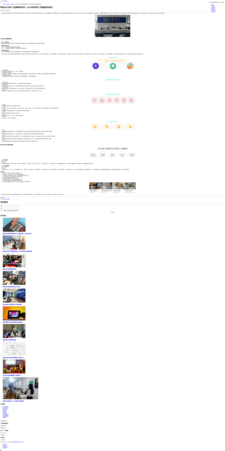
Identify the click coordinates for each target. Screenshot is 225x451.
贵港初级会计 (5, 416)
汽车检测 (5, 412)
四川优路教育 (5, 415)
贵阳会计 (5, 411)
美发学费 (5, 410)
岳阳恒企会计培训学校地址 (9, 339)
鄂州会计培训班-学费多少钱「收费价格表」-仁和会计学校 (17, 233)
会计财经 (7, 4)
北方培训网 (12, 441)
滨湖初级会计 (5, 413)
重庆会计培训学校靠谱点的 (9, 269)
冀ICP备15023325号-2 (19, 441)
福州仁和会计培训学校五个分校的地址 (12, 304)
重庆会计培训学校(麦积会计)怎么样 (11, 286)
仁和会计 (5, 445)
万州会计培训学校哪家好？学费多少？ (12, 375)
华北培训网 (5, 446)
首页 (212, 4)
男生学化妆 (5, 409)
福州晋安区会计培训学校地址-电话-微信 (12, 322)
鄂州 (8, 198)
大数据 (4, 417)
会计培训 (12, 4)
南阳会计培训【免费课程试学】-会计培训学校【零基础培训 (17, 251)
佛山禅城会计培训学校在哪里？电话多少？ (13, 357)
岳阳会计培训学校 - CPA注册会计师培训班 (13, 401)
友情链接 (5, 447)
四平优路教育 (5, 406)
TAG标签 (5, 444)
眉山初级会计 (5, 407)
